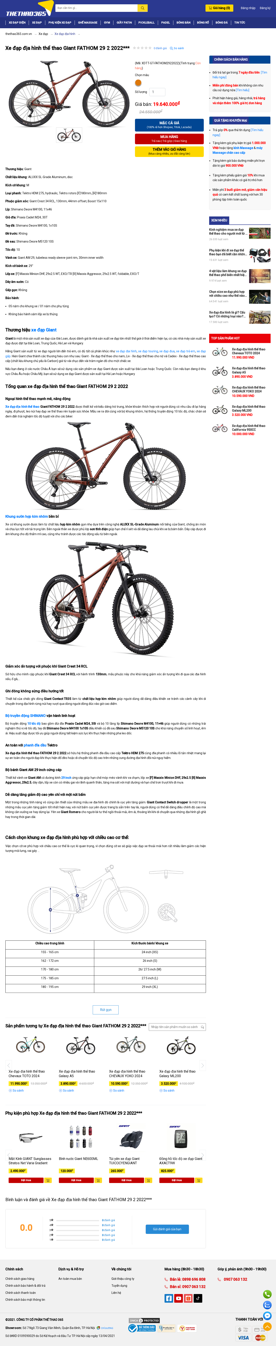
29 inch (66, 777)
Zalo (267, 1305)
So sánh (178, 48)
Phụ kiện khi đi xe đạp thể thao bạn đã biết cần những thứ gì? (228, 252)
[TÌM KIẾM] (143, 8)
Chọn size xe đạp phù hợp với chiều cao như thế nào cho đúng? (227, 294)
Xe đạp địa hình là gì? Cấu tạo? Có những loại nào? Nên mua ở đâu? (227, 314)
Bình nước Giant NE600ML (78, 1159)
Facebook (267, 1316)
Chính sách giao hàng (19, 1278)
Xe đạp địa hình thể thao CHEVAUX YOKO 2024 (127, 1073)
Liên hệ (116, 1292)
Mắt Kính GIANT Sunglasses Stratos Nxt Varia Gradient (30, 1161)
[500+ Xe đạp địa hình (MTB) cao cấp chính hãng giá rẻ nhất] (29, 7)
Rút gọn (105, 1010)
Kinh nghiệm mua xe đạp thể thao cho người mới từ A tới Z (228, 231)
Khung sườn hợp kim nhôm (26, 516)
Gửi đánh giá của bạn (167, 1229)
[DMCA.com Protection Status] (144, 1320)
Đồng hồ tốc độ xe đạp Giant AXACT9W (180, 1161)
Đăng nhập (248, 8)
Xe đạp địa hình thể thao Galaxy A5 (77, 1073)
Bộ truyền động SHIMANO (25, 716)
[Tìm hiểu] (242, 90)
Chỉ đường (107, 1328)
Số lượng (141, 92)
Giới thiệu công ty (122, 1278)
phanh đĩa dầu (35, 745)
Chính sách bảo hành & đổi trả (25, 1285)
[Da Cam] (138, 82)
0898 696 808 (193, 1279)
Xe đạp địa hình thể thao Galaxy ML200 (177, 1073)
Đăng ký (265, 8)
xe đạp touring (148, 351)
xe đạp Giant (43, 329)
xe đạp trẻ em (185, 351)
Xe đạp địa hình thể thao (22, 406)
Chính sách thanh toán (20, 1292)
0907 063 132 (193, 1286)
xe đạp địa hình (126, 351)
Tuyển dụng (119, 1285)
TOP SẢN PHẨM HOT (225, 338)
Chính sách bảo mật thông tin (25, 1299)
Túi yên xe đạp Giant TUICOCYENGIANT (124, 1161)
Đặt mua (26, 1180)
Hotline (267, 1294)
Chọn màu (142, 75)
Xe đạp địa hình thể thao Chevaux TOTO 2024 (27, 1073)
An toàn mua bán (70, 1278)
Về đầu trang (267, 1326)
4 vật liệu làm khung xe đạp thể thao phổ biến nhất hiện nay (228, 273)
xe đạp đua (167, 351)
